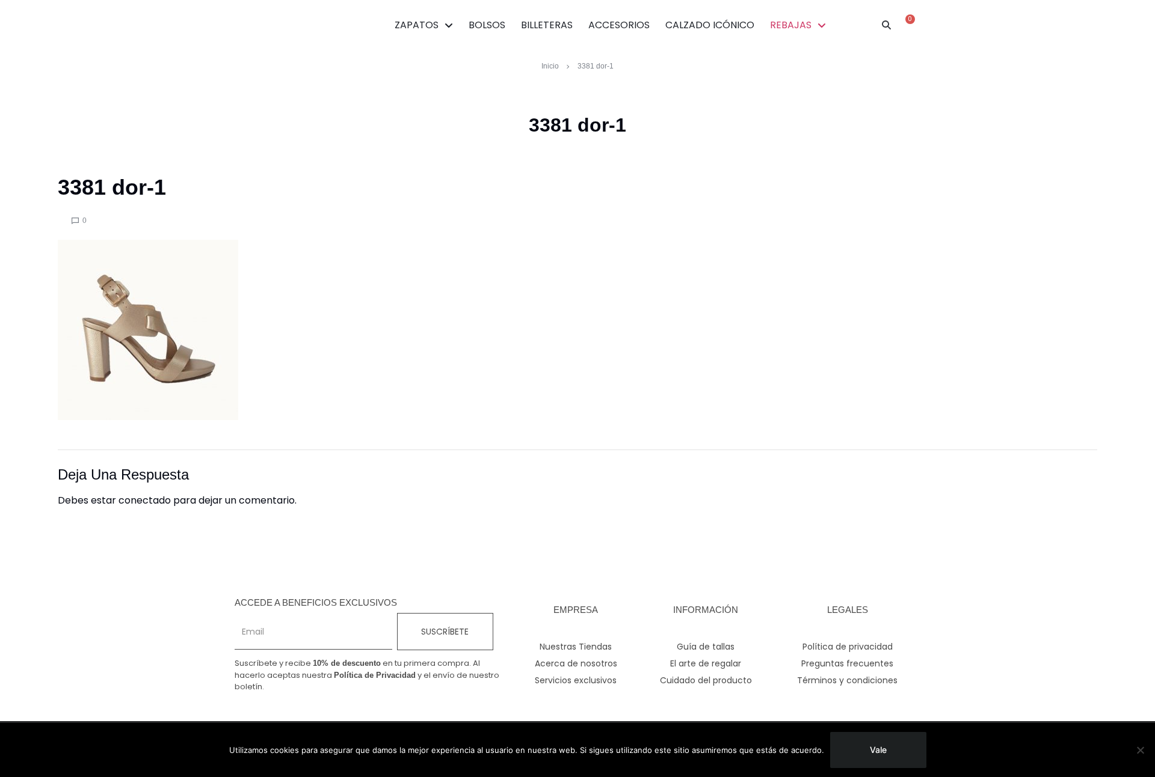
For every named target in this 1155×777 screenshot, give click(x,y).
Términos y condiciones (847, 680)
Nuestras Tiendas (576, 647)
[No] (1140, 750)
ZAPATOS (417, 25)
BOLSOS (487, 25)
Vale (878, 750)
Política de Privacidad (375, 675)
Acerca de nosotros (576, 663)
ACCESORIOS (619, 25)
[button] (886, 25)
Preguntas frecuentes (847, 663)
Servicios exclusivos (576, 680)
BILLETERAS (547, 25)
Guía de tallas (706, 647)
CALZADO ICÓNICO (709, 25)
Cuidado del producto (706, 680)
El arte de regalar (705, 663)
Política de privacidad (847, 647)
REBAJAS (791, 25)
